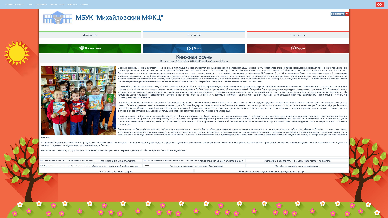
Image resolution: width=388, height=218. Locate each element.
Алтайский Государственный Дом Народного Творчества (297, 161)
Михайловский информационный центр (297, 166)
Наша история (57, 4)
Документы (41, 4)
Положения (298, 34)
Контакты (72, 4)
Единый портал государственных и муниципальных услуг (271, 171)
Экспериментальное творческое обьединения (196, 166)
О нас (29, 4)
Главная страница (14, 4)
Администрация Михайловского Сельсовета (109, 161)
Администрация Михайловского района (220, 161)
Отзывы (84, 4)
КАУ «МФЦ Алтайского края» (116, 171)
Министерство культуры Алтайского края (115, 166)
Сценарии (194, 34)
